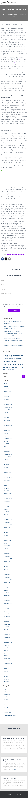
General (6, 699)
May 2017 (6, 532)
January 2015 (7, 574)
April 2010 (6, 679)
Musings (7, 361)
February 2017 (7, 540)
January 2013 (7, 613)
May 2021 (6, 446)
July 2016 (6, 548)
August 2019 (7, 485)
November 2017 (8, 519)
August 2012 (7, 624)
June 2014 (6, 587)
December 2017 (8, 517)
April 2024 (6, 399)
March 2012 (6, 629)
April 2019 (6, 488)
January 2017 (7, 543)
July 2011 (6, 647)
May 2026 (6, 383)
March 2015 (6, 569)
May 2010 (6, 676)
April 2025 (6, 388)
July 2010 (6, 671)
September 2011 (8, 642)
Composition (7, 694)
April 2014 (6, 592)
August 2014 (7, 582)
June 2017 (6, 530)
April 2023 (6, 417)
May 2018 (6, 509)
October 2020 (7, 456)
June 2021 (6, 443)
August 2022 (7, 430)
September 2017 (8, 524)
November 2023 (8, 407)
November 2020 (8, 454)
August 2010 (7, 668)
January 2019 (7, 496)
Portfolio (6, 707)
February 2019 (7, 493)
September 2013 (8, 603)
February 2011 (7, 658)
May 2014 (6, 590)
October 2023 (7, 409)
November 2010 (8, 663)
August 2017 (7, 527)
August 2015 (7, 561)
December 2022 (8, 425)
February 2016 (7, 551)
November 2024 (8, 394)
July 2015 (6, 564)
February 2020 (7, 472)
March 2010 (7, 681)
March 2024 (7, 402)
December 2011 (7, 634)
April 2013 (6, 611)
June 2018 (6, 506)
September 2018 (8, 504)
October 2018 (7, 501)
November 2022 (8, 428)
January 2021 (7, 451)
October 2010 (7, 666)
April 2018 (6, 511)
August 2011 (7, 645)
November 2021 (8, 438)
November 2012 (8, 619)
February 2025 (7, 391)
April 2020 (6, 467)
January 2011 (7, 660)
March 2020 (7, 470)
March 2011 (6, 655)
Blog (9, 254)
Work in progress (8, 369)
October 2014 (7, 577)
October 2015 (7, 556)
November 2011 (7, 637)
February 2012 (7, 632)
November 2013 (8, 598)
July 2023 (6, 412)
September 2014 (8, 579)
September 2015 (8, 558)
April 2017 (6, 535)
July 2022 (6, 433)
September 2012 (8, 621)
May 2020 (6, 464)
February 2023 (7, 422)
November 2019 (8, 477)
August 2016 (7, 545)
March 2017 (6, 538)
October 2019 (7, 480)
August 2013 (7, 606)
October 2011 (7, 640)
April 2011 (6, 653)
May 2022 (6, 436)
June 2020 (6, 462)
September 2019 (8, 483)
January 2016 (7, 553)
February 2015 (7, 571)
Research (6, 364)
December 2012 (8, 616)
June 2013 (6, 608)
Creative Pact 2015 (9, 358)
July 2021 (6, 441)
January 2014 (7, 595)
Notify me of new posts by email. (10, 306)
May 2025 (6, 386)
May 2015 (6, 566)
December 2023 (8, 404)
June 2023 (6, 415)
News (5, 704)
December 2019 (8, 475)
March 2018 (6, 514)
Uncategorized (7, 712)
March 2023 (7, 420)
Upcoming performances (10, 715)
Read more (7, 786)
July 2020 (6, 459)
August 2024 (7, 396)
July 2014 (6, 585)
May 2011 (6, 650)
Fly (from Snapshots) (9, 778)
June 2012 (6, 626)
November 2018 (8, 498)
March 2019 (6, 490)
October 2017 (7, 522)
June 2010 (6, 674)
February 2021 (7, 449)
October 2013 (7, 600)
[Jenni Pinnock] (9, 2)
